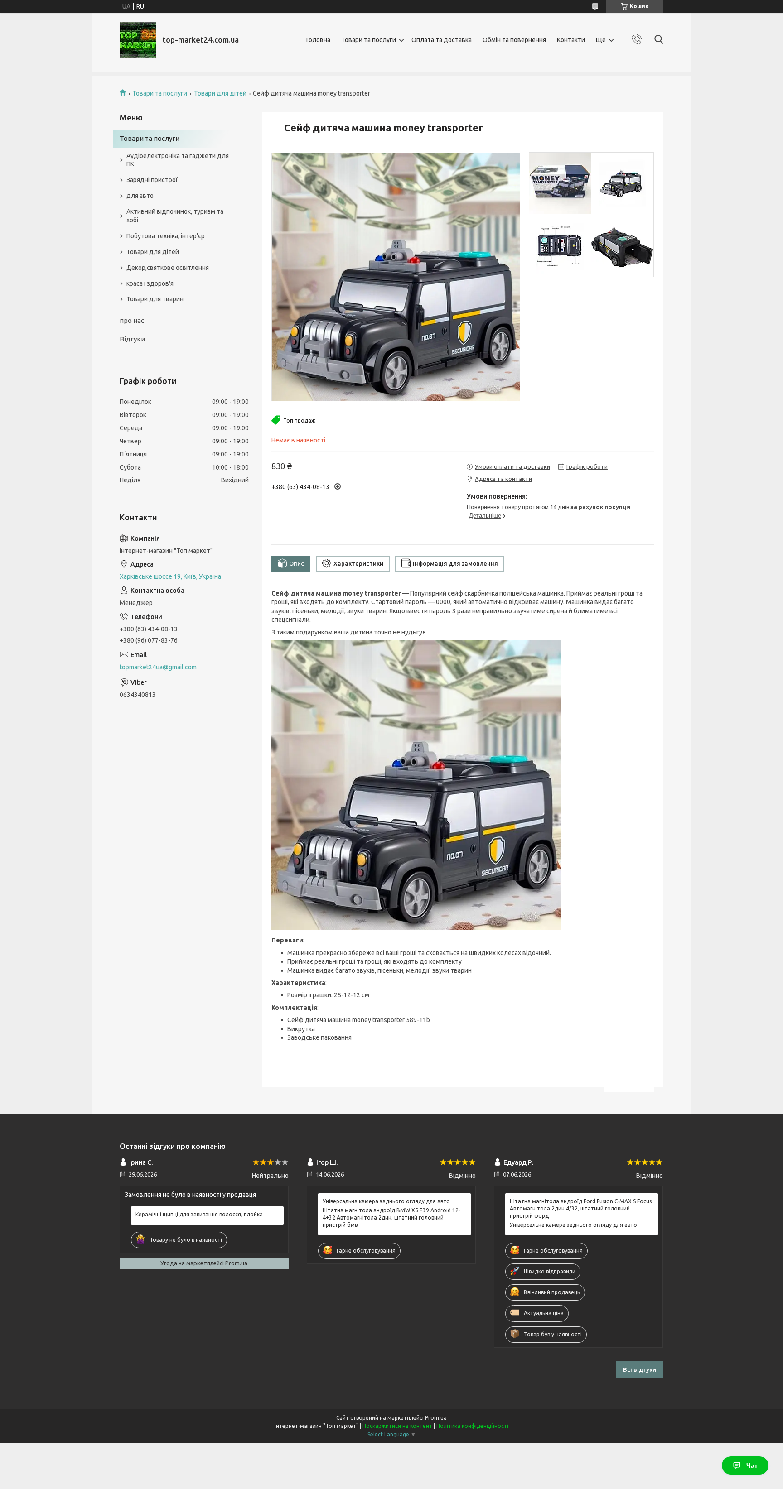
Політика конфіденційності (472, 1426)
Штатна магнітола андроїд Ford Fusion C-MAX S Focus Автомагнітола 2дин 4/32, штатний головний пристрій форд (581, 1208)
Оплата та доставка (441, 39)
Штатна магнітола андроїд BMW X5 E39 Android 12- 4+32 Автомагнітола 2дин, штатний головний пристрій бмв (391, 1217)
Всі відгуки (639, 1369)
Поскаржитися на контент (397, 1426)
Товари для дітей (220, 93)
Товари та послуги (368, 39)
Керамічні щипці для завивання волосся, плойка (199, 1214)
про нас (132, 320)
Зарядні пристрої (152, 179)
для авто (140, 195)
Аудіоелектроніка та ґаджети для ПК (177, 160)
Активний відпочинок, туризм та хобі (174, 216)
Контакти (571, 39)
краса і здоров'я (150, 283)
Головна (318, 39)
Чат (752, 1465)
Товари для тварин (155, 299)
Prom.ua (436, 1418)
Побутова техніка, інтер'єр (165, 236)
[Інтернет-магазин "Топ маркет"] (138, 40)
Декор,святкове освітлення (167, 267)
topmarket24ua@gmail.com (158, 667)
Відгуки (132, 339)
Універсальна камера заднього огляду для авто (386, 1201)
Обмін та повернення (514, 39)
